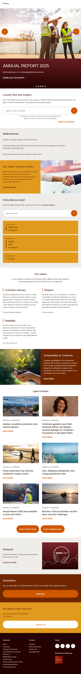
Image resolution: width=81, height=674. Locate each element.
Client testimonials (35, 647)
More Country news (27, 529)
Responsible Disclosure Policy (13, 662)
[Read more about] (21, 406)
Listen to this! (10, 563)
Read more (40, 139)
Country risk (33, 649)
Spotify (68, 646)
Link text (40, 227)
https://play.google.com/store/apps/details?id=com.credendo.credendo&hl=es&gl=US (71, 663)
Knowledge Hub (34, 652)
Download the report (14, 78)
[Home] (6, 4)
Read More (49, 379)
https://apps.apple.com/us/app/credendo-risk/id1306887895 (70, 658)
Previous (5, 31)
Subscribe (40, 594)
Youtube (62, 646)
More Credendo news (53, 529)
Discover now (10, 187)
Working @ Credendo (10, 649)
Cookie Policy (7, 659)
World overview (66, 122)
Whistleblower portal (9, 657)
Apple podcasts (73, 646)
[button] (40, 110)
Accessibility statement (10, 664)
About (5, 644)
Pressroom (6, 647)
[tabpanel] (40, 48)
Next (76, 31)
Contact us (40, 625)
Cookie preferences (9, 667)
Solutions (32, 644)
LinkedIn (57, 646)
